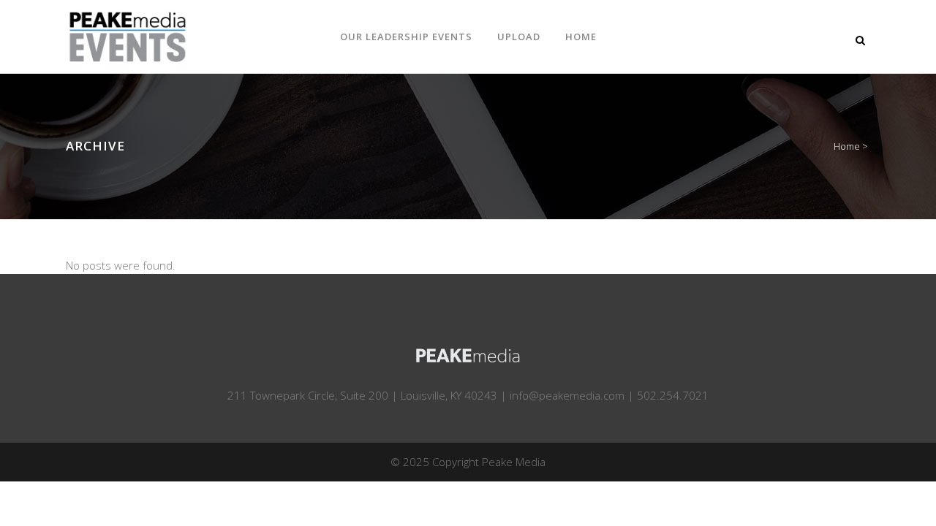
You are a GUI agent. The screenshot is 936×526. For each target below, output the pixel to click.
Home (847, 146)
